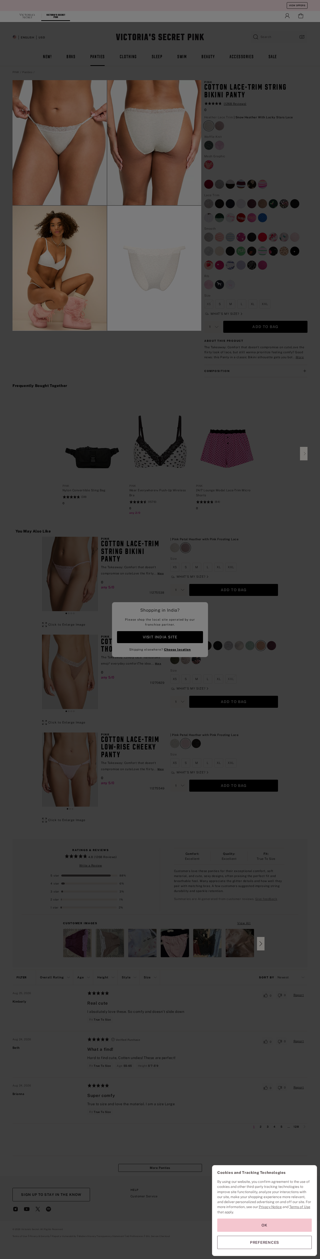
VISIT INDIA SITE (160, 637)
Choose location (177, 649)
